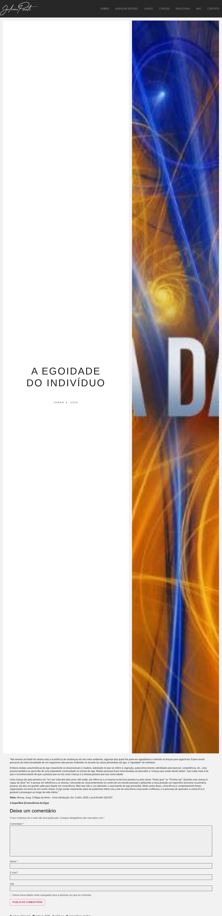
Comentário (17, 824)
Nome (14, 861)
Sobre (104, 8)
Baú (198, 8)
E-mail (14, 872)
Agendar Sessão (126, 8)
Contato (213, 8)
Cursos (164, 8)
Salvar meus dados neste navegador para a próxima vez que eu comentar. (52, 895)
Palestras (183, 8)
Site (12, 884)
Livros (148, 8)
